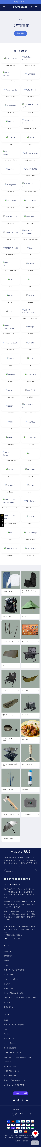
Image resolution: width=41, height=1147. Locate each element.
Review (7, 1034)
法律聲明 (17, 1141)
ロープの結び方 (9, 1043)
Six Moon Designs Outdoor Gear (18, 1057)
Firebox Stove (10, 1062)
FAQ (5, 1029)
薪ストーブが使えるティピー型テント (17, 1080)
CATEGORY (8, 956)
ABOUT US (8, 951)
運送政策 (33, 1138)
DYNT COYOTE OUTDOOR (17, 1135)
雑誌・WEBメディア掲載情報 (14, 970)
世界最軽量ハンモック (12, 1071)
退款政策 (11, 1138)
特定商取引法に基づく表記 (13, 993)
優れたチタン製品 (10, 1066)
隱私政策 (18, 1138)
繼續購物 (20, 33)
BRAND (6, 960)
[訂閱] (34, 871)
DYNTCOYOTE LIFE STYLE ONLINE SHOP (20, 997)
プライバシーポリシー (12, 979)
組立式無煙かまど (10, 1075)
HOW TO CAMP (9, 1038)
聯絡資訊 (25, 1141)
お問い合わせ (8, 1007)
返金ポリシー (8, 974)
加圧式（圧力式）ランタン (13, 1052)
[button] (4, 7)
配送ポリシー (8, 988)
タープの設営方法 (10, 1048)
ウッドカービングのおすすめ (14, 1085)
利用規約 (7, 984)
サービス (7, 1002)
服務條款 (26, 1138)
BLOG (6, 965)
